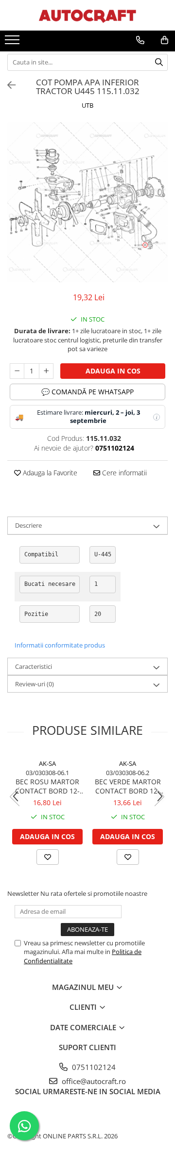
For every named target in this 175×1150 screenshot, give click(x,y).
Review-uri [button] (34, 684)
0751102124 (93, 1067)
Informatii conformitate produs (60, 645)
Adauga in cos (113, 370)
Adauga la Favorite (49, 472)
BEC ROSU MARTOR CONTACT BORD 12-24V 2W (47, 786)
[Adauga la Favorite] (47, 857)
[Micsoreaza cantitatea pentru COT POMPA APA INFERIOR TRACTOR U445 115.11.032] (17, 371)
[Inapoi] (7, 85)
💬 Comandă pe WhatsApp (87, 391)
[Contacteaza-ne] (140, 40)
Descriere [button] (28, 525)
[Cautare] (159, 62)
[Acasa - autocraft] (87, 15)
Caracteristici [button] (33, 666)
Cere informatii (123, 472)
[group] (87, 202)
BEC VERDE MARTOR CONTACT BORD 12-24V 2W (128, 786)
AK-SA (47, 763)
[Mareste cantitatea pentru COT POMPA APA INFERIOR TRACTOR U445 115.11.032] (46, 371)
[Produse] (13, 42)
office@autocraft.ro (93, 1081)
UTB (87, 105)
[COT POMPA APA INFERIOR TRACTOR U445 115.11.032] (87, 202)
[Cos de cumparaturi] (164, 40)
